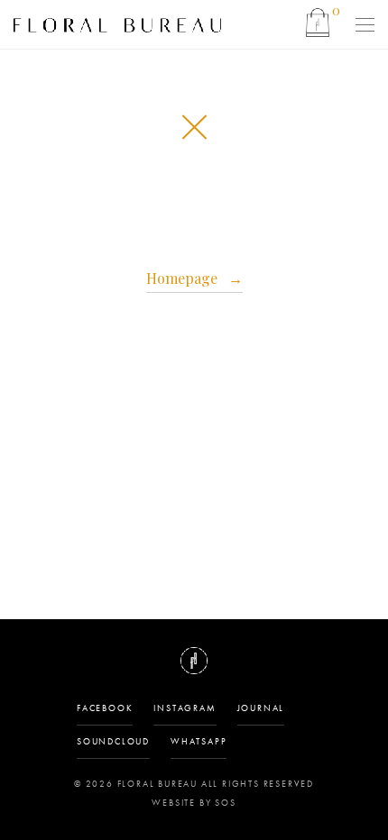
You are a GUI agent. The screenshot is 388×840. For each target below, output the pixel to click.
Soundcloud (113, 741)
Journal (261, 708)
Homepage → (194, 278)
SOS (225, 802)
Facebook (105, 708)
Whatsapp (198, 741)
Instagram (184, 708)
